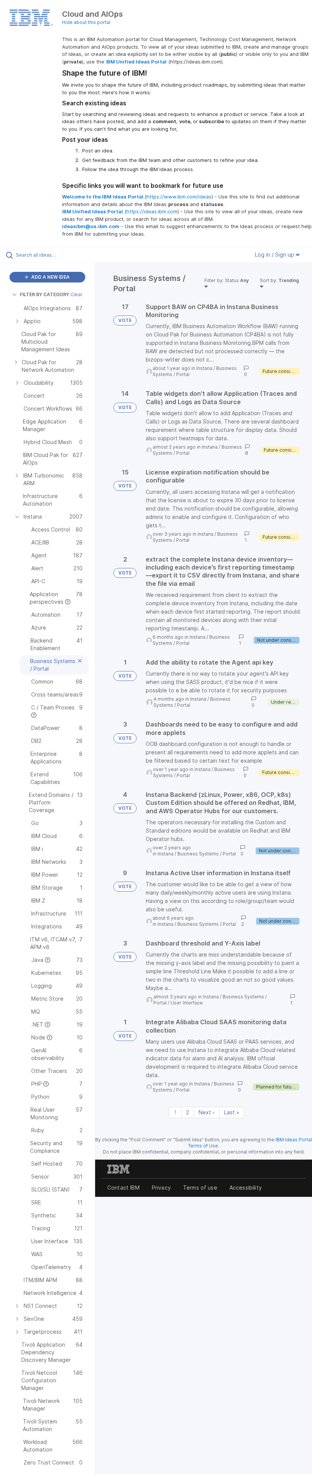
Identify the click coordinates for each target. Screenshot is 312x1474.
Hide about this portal (86, 22)
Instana (204, 368)
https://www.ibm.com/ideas (179, 197)
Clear (76, 294)
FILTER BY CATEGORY (44, 294)
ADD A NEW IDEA (50, 277)
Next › (207, 1112)
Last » (231, 1112)
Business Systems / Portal (206, 854)
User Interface (186, 1003)
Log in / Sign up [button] (275, 254)
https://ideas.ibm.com (151, 211)
